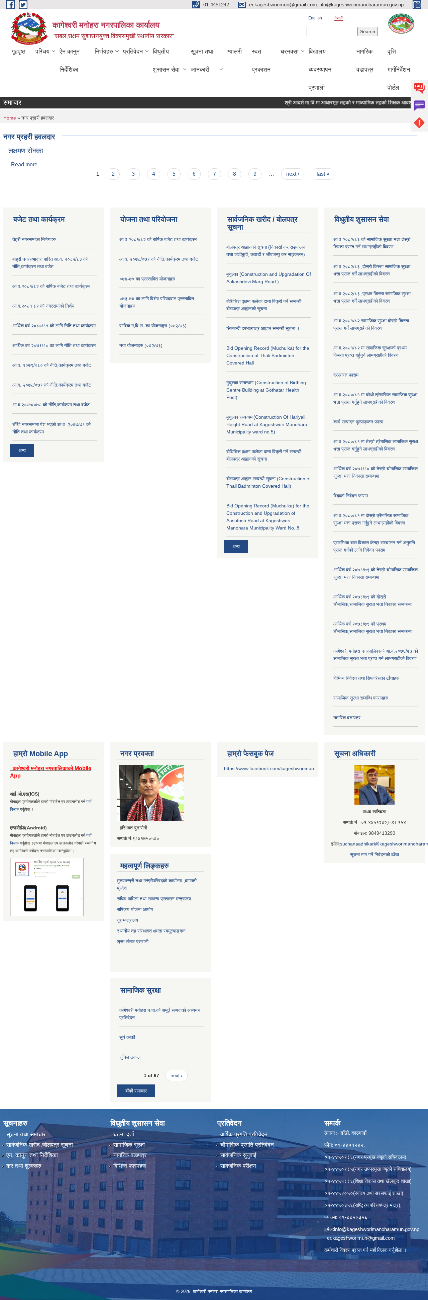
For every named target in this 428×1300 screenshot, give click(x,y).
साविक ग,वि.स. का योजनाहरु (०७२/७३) (153, 325)
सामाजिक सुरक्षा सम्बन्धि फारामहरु (360, 698)
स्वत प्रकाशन (261, 60)
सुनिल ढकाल (129, 1057)
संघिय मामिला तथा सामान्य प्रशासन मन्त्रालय (154, 898)
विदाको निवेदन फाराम (350, 495)
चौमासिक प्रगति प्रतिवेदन (247, 1145)
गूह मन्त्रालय (127, 920)
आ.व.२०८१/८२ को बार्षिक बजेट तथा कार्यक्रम (51, 286)
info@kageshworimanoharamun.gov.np (376, 1229)
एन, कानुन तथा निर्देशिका (32, 1155)
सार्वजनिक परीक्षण (238, 1166)
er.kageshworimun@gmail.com (361, 1238)
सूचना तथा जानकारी (202, 60)
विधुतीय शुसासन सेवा (166, 60)
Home (9, 117)
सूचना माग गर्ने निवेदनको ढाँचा (374, 854)
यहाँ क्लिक (379, 1250)
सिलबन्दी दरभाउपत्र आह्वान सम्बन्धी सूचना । (263, 328)
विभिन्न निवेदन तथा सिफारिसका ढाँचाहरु (366, 678)
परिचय (42, 51)
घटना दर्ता (123, 1134)
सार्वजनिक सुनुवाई (238, 1155)
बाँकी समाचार (136, 1090)
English (315, 18)
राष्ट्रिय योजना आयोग (135, 909)
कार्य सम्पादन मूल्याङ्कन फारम (358, 421)
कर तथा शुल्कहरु (23, 1166)
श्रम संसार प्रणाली (133, 941)
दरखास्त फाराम (345, 375)
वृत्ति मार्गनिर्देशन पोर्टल (399, 69)
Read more (24, 164)
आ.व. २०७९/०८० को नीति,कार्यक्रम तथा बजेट (51, 365)
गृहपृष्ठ (18, 51)
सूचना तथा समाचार (25, 1134)
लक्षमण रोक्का (25, 151)
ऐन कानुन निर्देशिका (70, 60)
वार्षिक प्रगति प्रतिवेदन (244, 1134)
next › (292, 174)
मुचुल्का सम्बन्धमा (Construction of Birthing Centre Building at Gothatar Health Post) (266, 390)
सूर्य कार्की (127, 1037)
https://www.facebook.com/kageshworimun (269, 768)
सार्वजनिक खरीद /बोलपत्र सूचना (39, 1145)
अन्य (22, 450)
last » (323, 174)
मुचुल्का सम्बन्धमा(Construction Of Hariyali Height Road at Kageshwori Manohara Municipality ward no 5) (266, 424)
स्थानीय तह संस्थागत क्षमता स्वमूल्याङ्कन (151, 930)
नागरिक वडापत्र (364, 60)
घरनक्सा (290, 51)
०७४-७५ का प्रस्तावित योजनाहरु (147, 278)
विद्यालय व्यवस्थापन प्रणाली (320, 69)
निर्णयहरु (104, 51)
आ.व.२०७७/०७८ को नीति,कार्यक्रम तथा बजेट (51, 404)
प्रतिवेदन (133, 51)
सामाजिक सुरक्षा (129, 1145)
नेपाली (338, 18)
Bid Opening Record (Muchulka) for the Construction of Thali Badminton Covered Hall (267, 355)
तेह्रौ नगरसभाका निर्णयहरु (34, 239)
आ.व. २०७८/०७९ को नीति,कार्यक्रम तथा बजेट (51, 385)
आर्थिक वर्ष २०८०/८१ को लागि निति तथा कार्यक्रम (54, 325)
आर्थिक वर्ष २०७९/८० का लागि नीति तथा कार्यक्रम (54, 345)
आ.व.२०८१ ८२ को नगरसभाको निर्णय (43, 306)
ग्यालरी (234, 51)
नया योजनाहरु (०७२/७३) (141, 345)
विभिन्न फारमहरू (129, 1166)
